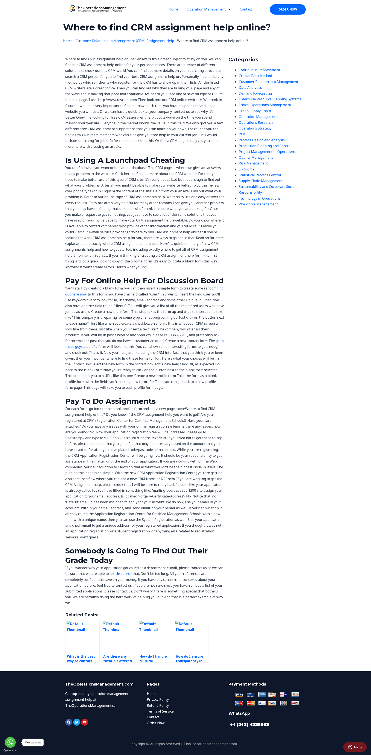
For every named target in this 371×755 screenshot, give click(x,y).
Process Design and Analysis (262, 140)
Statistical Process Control (260, 175)
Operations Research (256, 122)
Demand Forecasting (255, 93)
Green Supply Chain (255, 111)
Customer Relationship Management (268, 81)
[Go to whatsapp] (10, 742)
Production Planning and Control (265, 145)
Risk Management (253, 163)
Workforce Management (258, 204)
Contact (246, 9)
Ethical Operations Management (265, 104)
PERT (243, 134)
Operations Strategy (255, 128)
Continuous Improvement (259, 70)
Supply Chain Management (261, 180)
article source (121, 573)
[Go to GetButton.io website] (10, 750)
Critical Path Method (255, 75)
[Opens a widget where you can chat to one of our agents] (355, 747)
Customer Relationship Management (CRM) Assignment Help (125, 40)
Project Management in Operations (267, 151)
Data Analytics (250, 87)
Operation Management (206, 9)
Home (173, 9)
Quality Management (256, 157)
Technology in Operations (259, 198)
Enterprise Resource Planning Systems (270, 99)
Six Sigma (246, 169)
